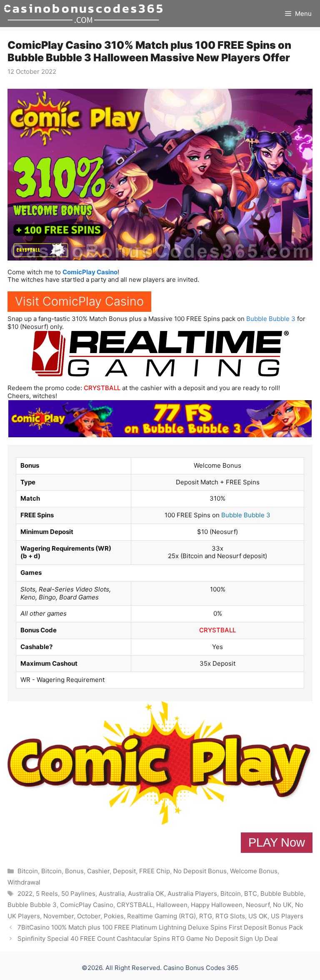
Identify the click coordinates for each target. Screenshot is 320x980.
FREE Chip (154, 871)
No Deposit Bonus (200, 871)
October (88, 916)
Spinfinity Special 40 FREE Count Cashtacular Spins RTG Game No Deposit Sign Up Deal (148, 938)
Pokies (114, 916)
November (58, 916)
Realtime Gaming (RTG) (161, 916)
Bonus (74, 871)
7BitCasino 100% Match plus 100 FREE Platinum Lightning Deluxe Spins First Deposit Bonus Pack (160, 927)
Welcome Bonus (254, 871)
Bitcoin (28, 871)
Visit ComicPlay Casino (79, 301)
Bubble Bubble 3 (270, 319)
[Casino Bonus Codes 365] (83, 13)
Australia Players (192, 893)
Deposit (124, 871)
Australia (112, 893)
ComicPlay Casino (90, 272)
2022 (25, 893)
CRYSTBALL (102, 388)
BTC (250, 893)
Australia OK (146, 893)
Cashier (98, 871)
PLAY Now (276, 842)
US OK (258, 916)
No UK (282, 905)
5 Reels (47, 893)
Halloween (172, 905)
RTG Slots (230, 916)
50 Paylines (78, 893)
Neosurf (258, 905)
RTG (205, 916)
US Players (287, 916)
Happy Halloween (216, 905)
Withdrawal (24, 882)
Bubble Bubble (282, 893)
